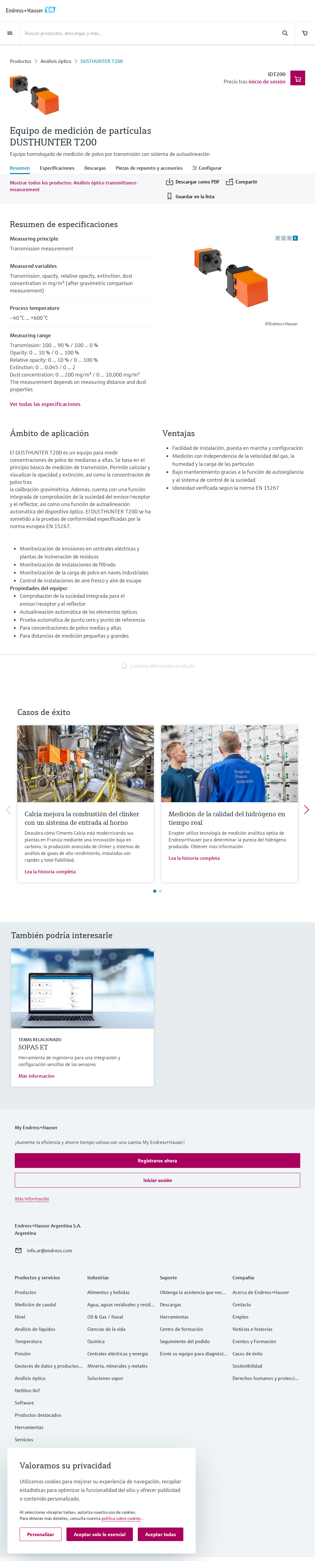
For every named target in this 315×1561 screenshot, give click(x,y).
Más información (36, 1076)
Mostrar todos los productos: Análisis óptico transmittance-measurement (74, 186)
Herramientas (29, 1427)
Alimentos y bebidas (108, 1292)
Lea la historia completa (50, 871)
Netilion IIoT (27, 1390)
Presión (23, 1353)
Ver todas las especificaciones (45, 404)
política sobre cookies (121, 1518)
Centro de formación (181, 1329)
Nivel (20, 1317)
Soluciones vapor (105, 1378)
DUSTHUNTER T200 (102, 61)
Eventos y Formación (254, 1341)
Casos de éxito (248, 1353)
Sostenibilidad (247, 1366)
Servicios (24, 1439)
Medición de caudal (35, 1304)
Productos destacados (38, 1415)
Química (96, 1341)
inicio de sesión (267, 81)
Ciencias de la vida (106, 1329)
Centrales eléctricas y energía (117, 1353)
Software (24, 1403)
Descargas (170, 1304)
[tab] (22, 168)
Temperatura (28, 1341)
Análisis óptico (56, 61)
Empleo (241, 1317)
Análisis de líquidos (35, 1329)
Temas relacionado (40, 1039)
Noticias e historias (253, 1329)
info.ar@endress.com (49, 1250)
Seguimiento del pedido (185, 1341)
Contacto (242, 1304)
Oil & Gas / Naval (105, 1317)
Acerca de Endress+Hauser (261, 1292)
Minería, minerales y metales (117, 1366)
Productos (20, 61)
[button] (157, 1160)
